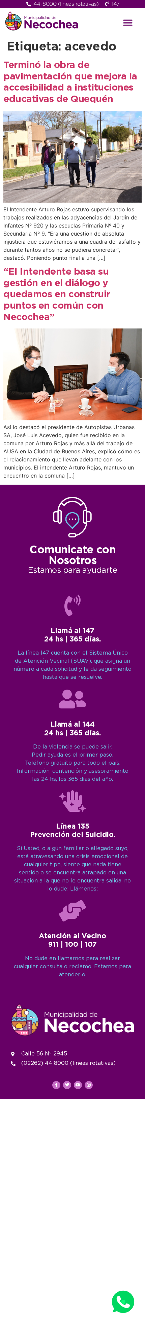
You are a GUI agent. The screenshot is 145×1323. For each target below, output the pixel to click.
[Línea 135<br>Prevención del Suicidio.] (72, 801)
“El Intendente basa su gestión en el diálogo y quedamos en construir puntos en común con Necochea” (56, 294)
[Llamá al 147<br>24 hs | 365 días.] (72, 605)
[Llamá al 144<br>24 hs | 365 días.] (72, 699)
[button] (128, 22)
